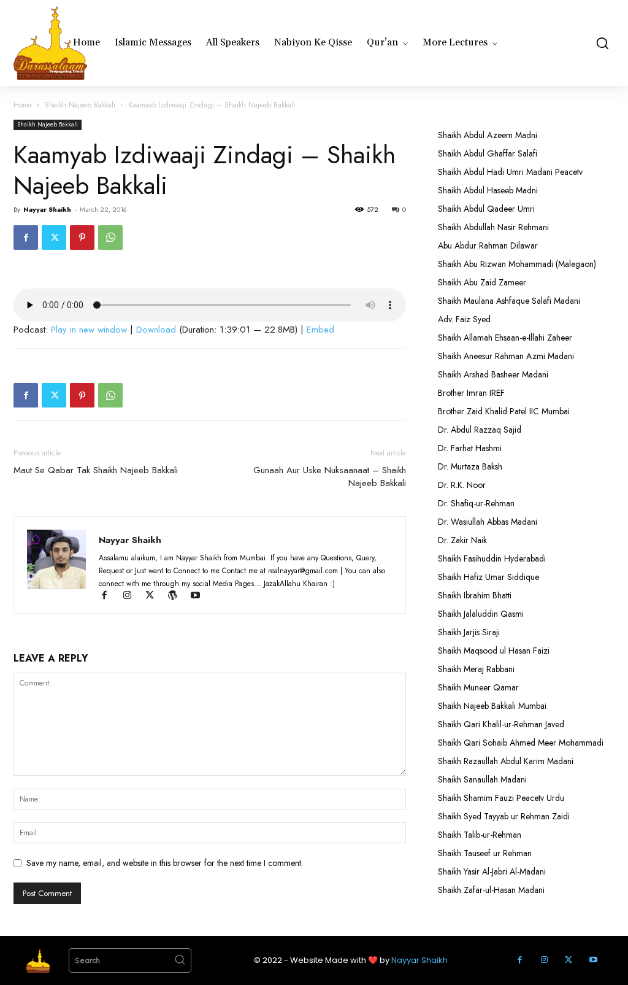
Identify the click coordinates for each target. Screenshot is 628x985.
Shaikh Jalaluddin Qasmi (481, 614)
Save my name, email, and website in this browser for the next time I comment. (164, 863)
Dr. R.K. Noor (462, 485)
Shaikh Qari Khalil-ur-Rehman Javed (501, 724)
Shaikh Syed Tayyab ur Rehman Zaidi (504, 816)
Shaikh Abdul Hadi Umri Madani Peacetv (510, 172)
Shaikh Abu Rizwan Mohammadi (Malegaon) (517, 264)
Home (22, 104)
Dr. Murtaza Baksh (470, 466)
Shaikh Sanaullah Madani (482, 779)
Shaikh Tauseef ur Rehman (485, 853)
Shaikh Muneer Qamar (478, 687)
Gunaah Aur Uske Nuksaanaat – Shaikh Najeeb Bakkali (329, 477)
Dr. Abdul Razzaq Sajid (479, 429)
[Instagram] (132, 596)
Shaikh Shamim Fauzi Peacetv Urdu (501, 798)
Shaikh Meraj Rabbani (476, 669)
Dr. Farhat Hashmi (470, 448)
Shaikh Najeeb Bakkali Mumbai (493, 706)
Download (156, 329)
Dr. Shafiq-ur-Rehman (476, 503)
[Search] (179, 960)
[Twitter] (54, 237)
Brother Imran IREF (471, 393)
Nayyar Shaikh (47, 209)
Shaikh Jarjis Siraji (469, 632)
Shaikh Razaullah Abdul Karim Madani (505, 761)
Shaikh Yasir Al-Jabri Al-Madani (492, 871)
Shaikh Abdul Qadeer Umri (486, 209)
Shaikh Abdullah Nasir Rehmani (493, 227)
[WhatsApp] (110, 237)
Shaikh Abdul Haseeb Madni (488, 190)
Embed (320, 329)
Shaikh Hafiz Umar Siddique (488, 577)
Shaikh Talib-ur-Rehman (479, 835)
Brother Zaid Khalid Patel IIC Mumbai (504, 411)
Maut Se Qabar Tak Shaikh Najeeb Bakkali (95, 470)
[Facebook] (25, 237)
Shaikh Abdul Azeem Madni (487, 135)
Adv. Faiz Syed (464, 319)
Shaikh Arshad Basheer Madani (493, 374)
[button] (602, 43)
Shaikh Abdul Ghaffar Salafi (487, 153)
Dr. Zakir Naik (462, 540)
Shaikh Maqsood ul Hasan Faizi (494, 650)
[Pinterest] (82, 237)
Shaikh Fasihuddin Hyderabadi (492, 558)
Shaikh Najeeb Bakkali (80, 104)
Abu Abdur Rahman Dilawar (488, 245)
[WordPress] (178, 596)
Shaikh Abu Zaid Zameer (482, 282)
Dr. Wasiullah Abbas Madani (487, 522)
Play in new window (89, 329)
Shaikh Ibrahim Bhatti (474, 595)
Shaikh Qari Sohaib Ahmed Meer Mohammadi (520, 742)
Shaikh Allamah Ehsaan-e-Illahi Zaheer (505, 337)
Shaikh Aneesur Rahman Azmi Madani (506, 356)
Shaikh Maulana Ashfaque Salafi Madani (509, 301)
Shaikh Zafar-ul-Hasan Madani (491, 890)
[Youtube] (200, 596)
